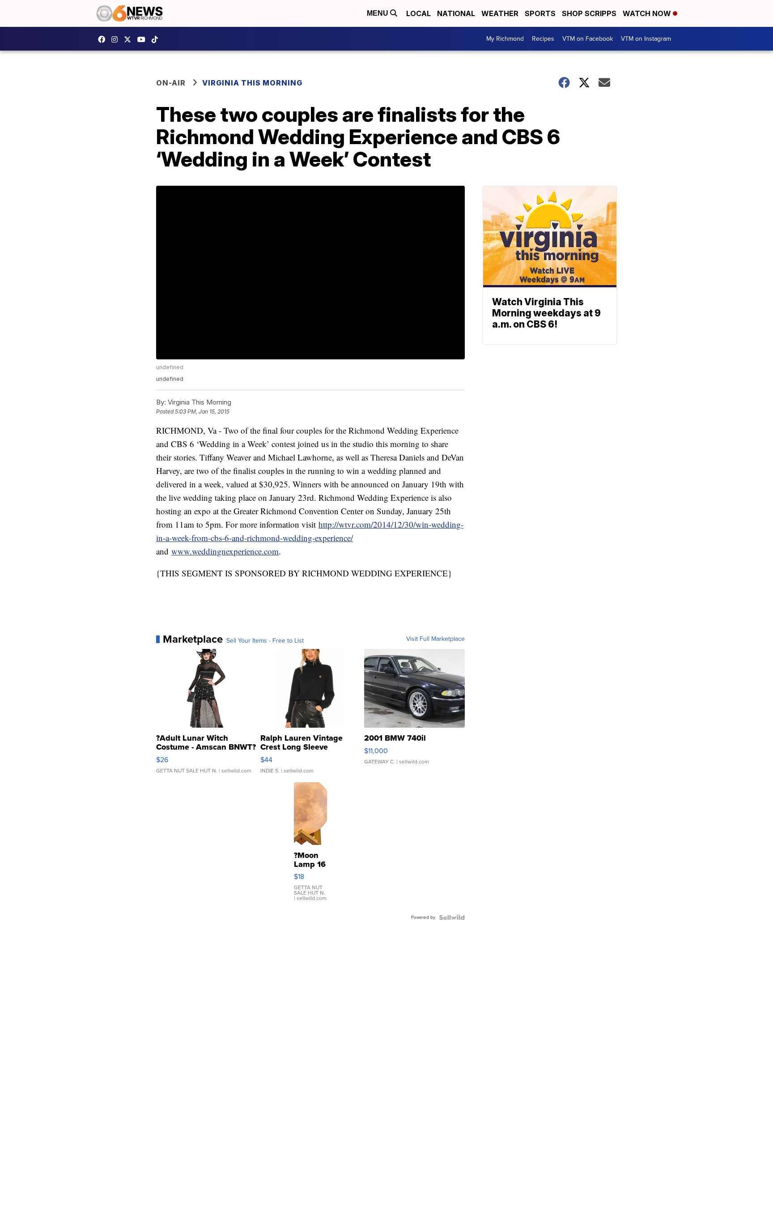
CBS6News (104, 39)
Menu (378, 13)
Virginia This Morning (252, 82)
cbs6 (116, 39)
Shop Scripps (589, 13)
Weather (499, 13)
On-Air (171, 82)
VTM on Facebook (587, 38)
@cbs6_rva (157, 39)
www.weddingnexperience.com (225, 551)
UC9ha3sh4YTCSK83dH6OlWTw (143, 39)
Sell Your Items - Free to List (265, 641)
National (456, 13)
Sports (540, 13)
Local (418, 13)
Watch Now (648, 13)
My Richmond (505, 38)
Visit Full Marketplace (435, 639)
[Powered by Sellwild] (452, 917)
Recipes (543, 38)
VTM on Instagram (646, 38)
